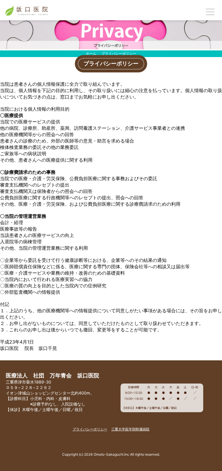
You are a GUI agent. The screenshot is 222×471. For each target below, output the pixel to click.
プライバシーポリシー (90, 429)
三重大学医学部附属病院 (130, 429)
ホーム (91, 53)
